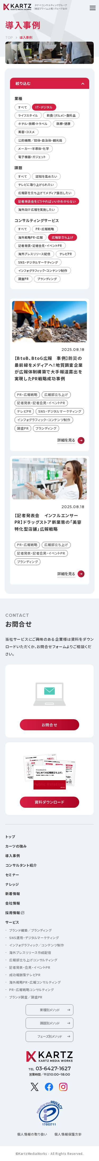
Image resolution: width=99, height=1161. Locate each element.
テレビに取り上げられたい (36, 184)
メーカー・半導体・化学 (33, 148)
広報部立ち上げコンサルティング (33, 960)
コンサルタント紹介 (21, 865)
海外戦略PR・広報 (30, 237)
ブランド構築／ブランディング (30, 930)
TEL (49, 1068)
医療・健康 (63, 123)
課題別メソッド (49, 1023)
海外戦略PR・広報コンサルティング (35, 982)
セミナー (12, 874)
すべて (22, 107)
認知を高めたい (46, 176)
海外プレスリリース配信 (34, 254)
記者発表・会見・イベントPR (29, 967)
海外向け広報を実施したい (36, 209)
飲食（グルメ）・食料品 (61, 115)
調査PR (23, 279)
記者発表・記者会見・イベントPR (40, 245)
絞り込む (23, 83)
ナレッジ (12, 884)
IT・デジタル (44, 107)
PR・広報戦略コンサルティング (31, 989)
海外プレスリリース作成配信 (30, 952)
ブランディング (46, 279)
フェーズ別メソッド (49, 1036)
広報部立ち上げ (62, 237)
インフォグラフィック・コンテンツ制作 (42, 270)
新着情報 (12, 893)
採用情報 (12, 912)
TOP (9, 38)
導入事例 (12, 855)
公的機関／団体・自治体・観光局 (40, 140)
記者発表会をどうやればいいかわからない (46, 201)
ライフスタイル (28, 115)
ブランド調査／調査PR (26, 997)
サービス (12, 922)
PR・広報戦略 (45, 229)
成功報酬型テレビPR (25, 974)
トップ (10, 836)
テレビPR (65, 254)
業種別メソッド (49, 1009)
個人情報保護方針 (68, 1134)
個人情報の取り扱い (32, 1134)
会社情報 (12, 903)
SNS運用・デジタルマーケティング (34, 937)
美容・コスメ (26, 132)
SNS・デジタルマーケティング (38, 262)
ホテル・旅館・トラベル (33, 123)
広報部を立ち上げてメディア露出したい (44, 193)
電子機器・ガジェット (32, 157)
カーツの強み (16, 846)
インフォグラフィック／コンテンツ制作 (36, 945)
